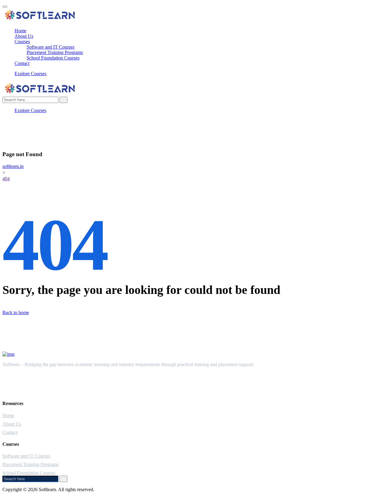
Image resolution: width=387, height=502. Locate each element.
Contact (22, 63)
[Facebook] (16, 120)
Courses (22, 41)
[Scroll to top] (4, 7)
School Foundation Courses (53, 57)
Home (20, 30)
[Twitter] (16, 126)
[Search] (63, 100)
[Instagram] (16, 131)
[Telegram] (16, 142)
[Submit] (63, 479)
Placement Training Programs (55, 52)
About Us (24, 36)
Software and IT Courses (50, 47)
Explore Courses (30, 73)
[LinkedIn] (16, 137)
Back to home (15, 312)
